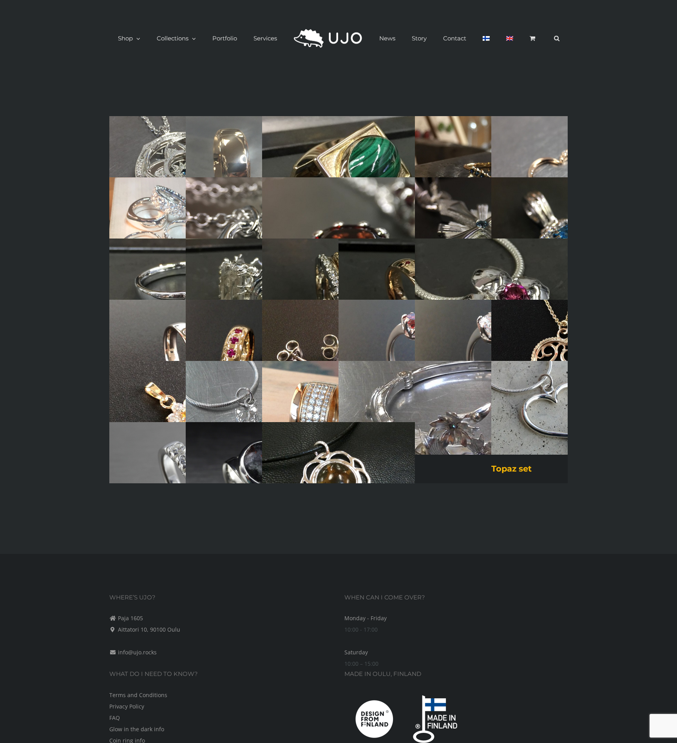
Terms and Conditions (138, 695)
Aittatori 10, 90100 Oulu (149, 629)
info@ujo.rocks (137, 652)
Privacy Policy (126, 706)
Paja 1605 (130, 618)
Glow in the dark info (136, 729)
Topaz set (511, 468)
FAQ (114, 717)
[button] (515, 38)
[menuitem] (464, 38)
